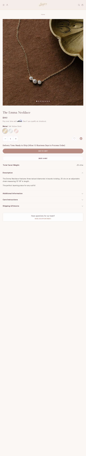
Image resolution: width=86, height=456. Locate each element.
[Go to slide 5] (43, 101)
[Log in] (7, 5)
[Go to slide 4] (42, 101)
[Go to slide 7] (47, 101)
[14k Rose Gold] (16, 131)
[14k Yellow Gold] (5, 131)
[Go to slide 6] (45, 101)
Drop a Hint (43, 158)
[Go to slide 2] (38, 101)
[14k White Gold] (10, 131)
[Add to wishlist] (74, 138)
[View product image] (43, 62)
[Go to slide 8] (49, 101)
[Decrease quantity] (5, 138)
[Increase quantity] (15, 138)
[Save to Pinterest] (81, 138)
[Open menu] (3, 5)
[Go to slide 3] (40, 101)
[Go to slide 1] (36, 101)
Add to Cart (43, 151)
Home (43, 14)
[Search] (78, 5)
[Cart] (82, 5)
